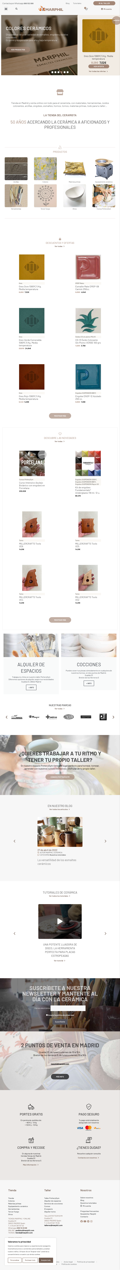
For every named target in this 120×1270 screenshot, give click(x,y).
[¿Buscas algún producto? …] (16, 9)
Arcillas (16, 182)
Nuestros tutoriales (88, 1203)
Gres (20, 283)
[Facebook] (81, 1221)
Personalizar (14, 1260)
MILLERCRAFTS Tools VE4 (30, 598)
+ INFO (31, 687)
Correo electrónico (42, 1008)
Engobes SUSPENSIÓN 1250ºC (86, 480)
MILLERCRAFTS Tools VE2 (86, 598)
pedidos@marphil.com (24, 1230)
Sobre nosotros (86, 1197)
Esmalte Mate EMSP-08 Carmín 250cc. (87, 288)
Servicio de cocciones (53, 1203)
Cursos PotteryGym (104, 209)
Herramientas (16, 209)
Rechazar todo (30, 1260)
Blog (82, 1200)
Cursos (47, 1206)
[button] (6, 9)
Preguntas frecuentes (89, 1211)
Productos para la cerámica (61, 855)
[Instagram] (91, 1221)
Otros (75, 209)
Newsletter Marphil (88, 1214)
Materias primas (74, 182)
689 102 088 (29, 3)
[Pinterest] (88, 1221)
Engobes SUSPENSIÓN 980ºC (85, 393)
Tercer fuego (45, 209)
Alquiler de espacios (52, 1201)
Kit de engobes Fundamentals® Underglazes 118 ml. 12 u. (87, 490)
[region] (30, 1251)
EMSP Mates (79, 283)
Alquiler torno (50, 1211)
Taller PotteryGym (51, 1198)
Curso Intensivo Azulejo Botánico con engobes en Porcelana (32, 485)
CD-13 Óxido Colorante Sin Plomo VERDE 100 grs (88, 341)
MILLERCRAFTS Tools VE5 (86, 545)
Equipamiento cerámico (104, 182)
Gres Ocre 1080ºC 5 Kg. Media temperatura (98, 57)
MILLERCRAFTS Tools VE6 (30, 545)
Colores (45, 182)
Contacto (84, 1216)
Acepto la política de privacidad (61, 1015)
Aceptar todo (46, 1260)
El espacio (48, 1209)
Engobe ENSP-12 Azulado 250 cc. (88, 397)
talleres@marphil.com (53, 1225)
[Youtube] (85, 1221)
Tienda (11, 1198)
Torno (21, 540)
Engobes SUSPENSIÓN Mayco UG (87, 484)
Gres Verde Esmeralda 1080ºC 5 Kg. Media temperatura (30, 343)
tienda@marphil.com (24, 1233)
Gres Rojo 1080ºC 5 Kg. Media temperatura (30, 397)
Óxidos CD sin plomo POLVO (85, 337)
